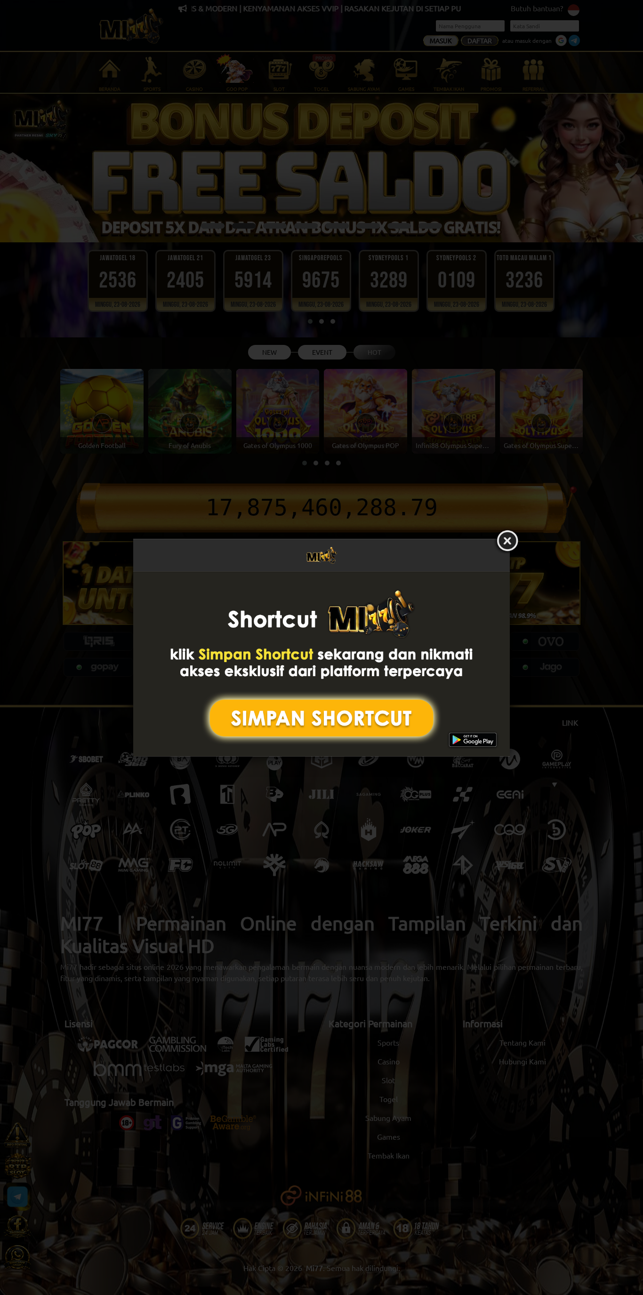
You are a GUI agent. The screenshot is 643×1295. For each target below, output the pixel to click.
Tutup (507, 541)
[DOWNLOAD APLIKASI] (321, 663)
